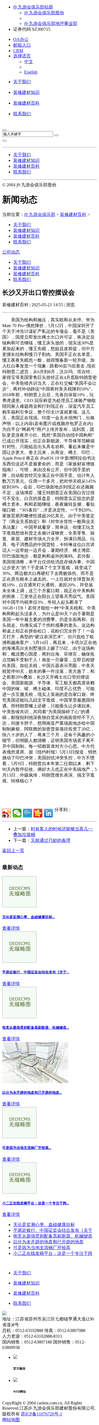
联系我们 (22, 113)
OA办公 (21, 39)
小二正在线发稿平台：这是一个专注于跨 (52, 1253)
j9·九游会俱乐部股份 (44, 12)
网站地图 (11, 1419)
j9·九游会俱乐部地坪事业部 (50, 23)
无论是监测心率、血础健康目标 (44, 1224)
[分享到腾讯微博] (27, 813)
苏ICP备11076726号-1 (41, 1414)
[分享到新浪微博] (6, 813)
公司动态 (11, 252)
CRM (18, 50)
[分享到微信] (17, 813)
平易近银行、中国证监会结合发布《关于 (52, 1230)
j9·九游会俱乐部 (39, 214)
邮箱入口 (22, 45)
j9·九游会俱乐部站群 (33, 7)
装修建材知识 (26, 92)
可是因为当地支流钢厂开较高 (41, 1247)
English (30, 72)
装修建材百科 (26, 103)
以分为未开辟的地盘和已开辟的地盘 (48, 1242)
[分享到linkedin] (48, 813)
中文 (28, 61)
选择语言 (22, 56)
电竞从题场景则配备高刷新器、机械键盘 (52, 1236)
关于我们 (22, 81)
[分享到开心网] (38, 813)
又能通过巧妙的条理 (50, 840)
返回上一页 (13, 850)
